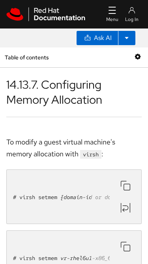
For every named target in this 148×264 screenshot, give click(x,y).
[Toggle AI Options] (126, 38)
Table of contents (26, 57)
